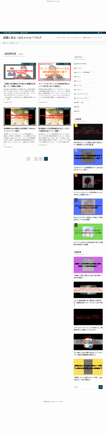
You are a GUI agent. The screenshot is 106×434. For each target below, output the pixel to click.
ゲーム (78, 81)
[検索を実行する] (101, 387)
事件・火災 (80, 102)
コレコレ (79, 85)
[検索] (101, 33)
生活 (77, 111)
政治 (77, 107)
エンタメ (79, 68)
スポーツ (79, 89)
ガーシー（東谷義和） (83, 72)
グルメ (78, 77)
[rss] (98, 33)
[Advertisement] (53, 17)
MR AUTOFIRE (81, 64)
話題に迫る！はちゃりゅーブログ (22, 37)
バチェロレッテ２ (82, 94)
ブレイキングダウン (82, 98)
